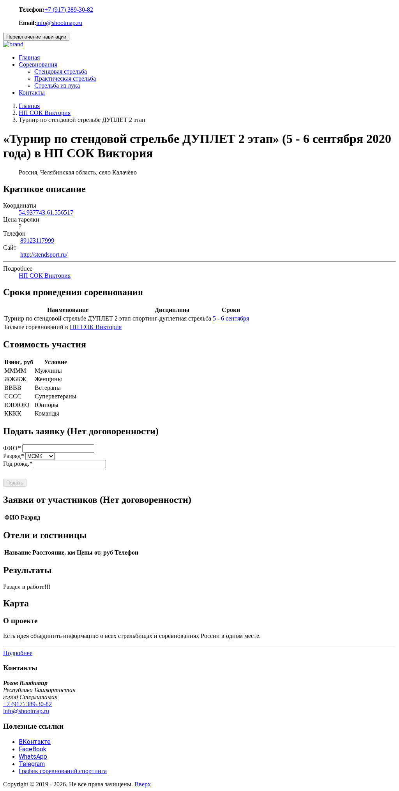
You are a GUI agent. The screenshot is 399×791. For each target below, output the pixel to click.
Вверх (142, 784)
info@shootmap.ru (59, 22)
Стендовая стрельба (60, 71)
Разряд (13, 456)
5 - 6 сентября (231, 318)
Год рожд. (17, 463)
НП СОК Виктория (45, 112)
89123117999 (37, 240)
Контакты (32, 92)
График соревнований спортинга (63, 771)
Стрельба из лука (57, 85)
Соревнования (38, 64)
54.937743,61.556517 (46, 212)
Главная (29, 57)
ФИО (12, 448)
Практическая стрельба (65, 78)
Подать (14, 483)
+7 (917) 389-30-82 (68, 9)
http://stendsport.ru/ (43, 254)
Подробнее (17, 653)
